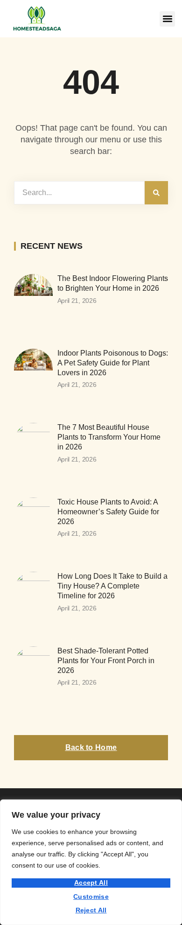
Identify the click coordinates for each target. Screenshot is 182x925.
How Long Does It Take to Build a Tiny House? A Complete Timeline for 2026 (112, 586)
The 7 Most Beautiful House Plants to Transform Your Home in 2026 (109, 437)
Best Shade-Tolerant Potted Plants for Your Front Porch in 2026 (105, 660)
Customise (91, 896)
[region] (91, 862)
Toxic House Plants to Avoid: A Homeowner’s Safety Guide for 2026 (108, 512)
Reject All (91, 910)
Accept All (91, 882)
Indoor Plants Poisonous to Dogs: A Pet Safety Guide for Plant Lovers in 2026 (112, 363)
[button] (167, 19)
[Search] (156, 192)
